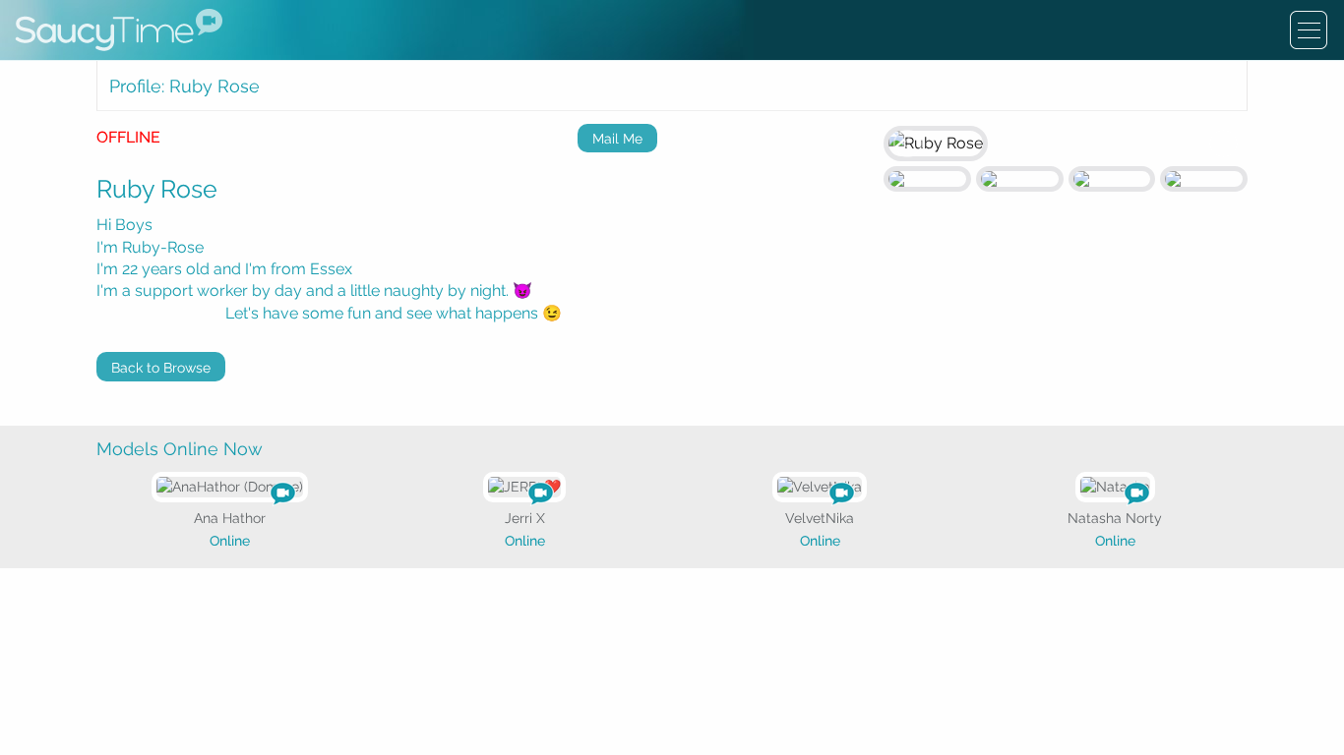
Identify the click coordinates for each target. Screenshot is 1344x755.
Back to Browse (161, 368)
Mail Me (617, 138)
